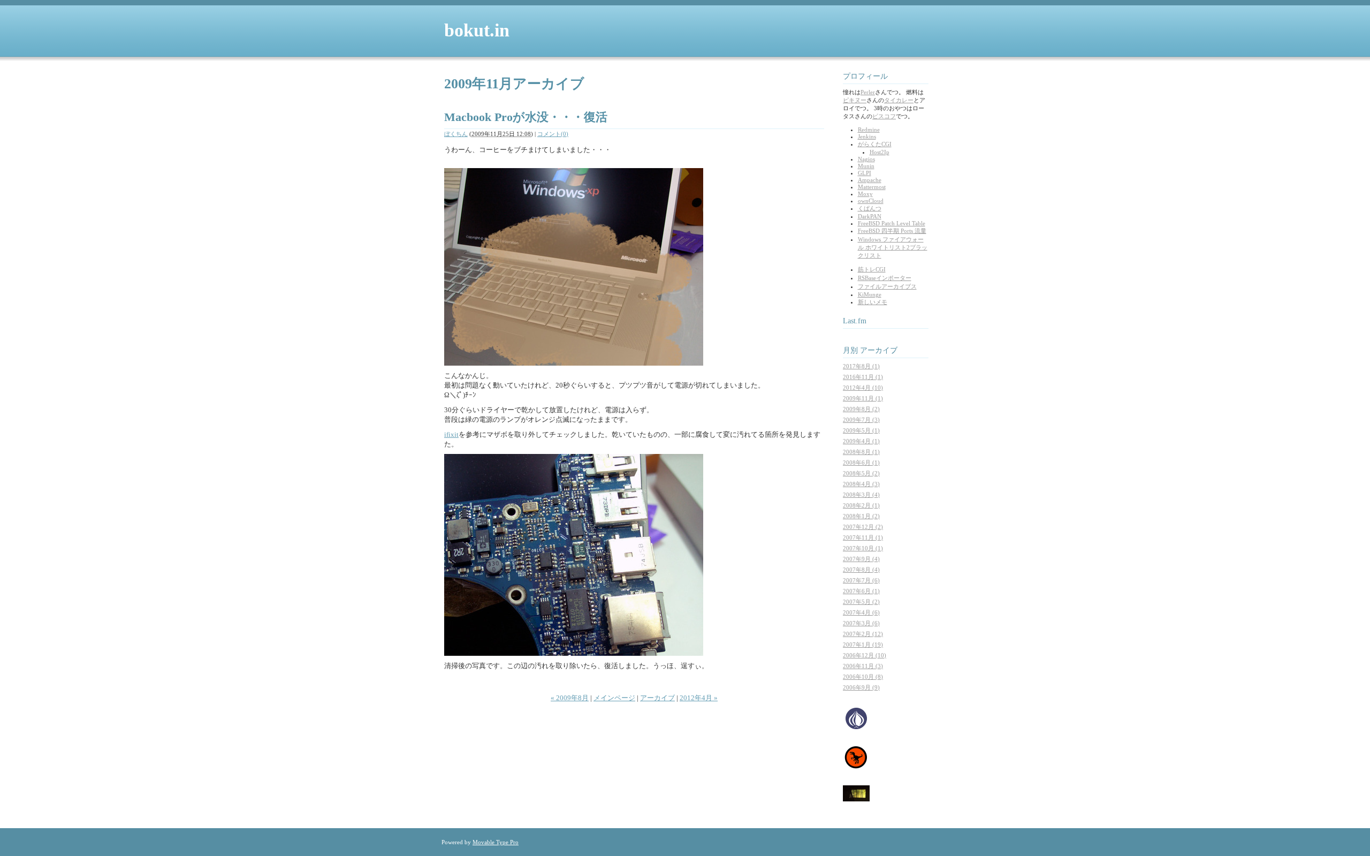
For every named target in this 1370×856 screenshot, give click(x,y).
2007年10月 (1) (863, 548)
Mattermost (872, 187)
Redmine (869, 129)
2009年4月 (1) (861, 441)
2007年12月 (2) (863, 527)
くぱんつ (869, 208)
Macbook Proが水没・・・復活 (525, 117)
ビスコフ (884, 116)
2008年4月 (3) (861, 484)
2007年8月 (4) (861, 569)
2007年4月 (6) (861, 612)
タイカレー (899, 100)
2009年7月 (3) (861, 419)
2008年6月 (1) (861, 462)
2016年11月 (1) (863, 377)
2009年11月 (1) (863, 398)
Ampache (869, 180)
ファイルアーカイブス (887, 286)
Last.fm (854, 321)
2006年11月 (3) (863, 666)
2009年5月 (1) (861, 430)
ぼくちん (456, 134)
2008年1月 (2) (861, 516)
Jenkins (867, 136)
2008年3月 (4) (861, 494)
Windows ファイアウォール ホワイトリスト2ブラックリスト (892, 247)
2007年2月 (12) (863, 634)
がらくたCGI (875, 144)
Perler (868, 92)
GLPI (864, 173)
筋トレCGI (872, 269)
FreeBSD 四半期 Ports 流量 (892, 231)
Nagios (866, 159)
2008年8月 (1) (861, 452)
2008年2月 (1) (861, 505)
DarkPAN (869, 216)
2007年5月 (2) (861, 602)
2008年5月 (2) (861, 473)
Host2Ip (879, 152)
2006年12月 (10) (864, 655)
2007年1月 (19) (863, 644)
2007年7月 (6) (861, 580)
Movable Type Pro (496, 842)
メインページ (614, 698)
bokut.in (476, 30)
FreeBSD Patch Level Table (891, 223)
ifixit (451, 434)
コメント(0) (552, 134)
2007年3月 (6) (861, 623)
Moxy (865, 194)
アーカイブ (657, 698)
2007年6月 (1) (861, 591)
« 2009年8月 (570, 698)
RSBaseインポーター (884, 278)
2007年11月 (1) (863, 537)
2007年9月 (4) (861, 559)
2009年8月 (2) (861, 409)
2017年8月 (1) (861, 366)
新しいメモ (872, 302)
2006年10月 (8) (863, 676)
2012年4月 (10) (863, 387)
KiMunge (869, 294)
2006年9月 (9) (861, 687)
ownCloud (871, 201)
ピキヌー (854, 100)
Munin (866, 166)
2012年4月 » (699, 698)
